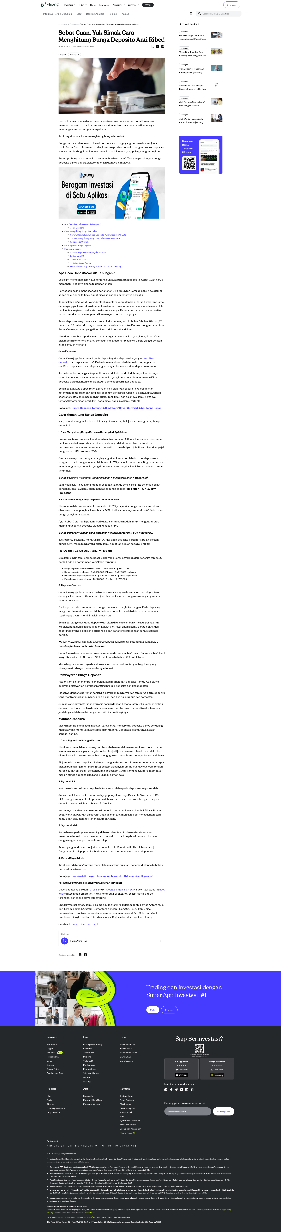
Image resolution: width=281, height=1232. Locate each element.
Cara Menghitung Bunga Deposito (80, 231)
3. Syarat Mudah (78, 259)
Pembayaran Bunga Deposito (78, 245)
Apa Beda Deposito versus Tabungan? (82, 224)
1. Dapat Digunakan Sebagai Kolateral (88, 252)
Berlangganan (223, 1111)
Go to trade (231, 4)
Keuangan (75, 24)
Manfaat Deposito (73, 248)
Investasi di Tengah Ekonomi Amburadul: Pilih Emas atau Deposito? (112, 876)
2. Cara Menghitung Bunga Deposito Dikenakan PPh (95, 238)
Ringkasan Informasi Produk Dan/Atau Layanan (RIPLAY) (76, 1217)
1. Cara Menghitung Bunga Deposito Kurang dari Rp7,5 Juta (98, 234)
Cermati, (86, 924)
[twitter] (157, 47)
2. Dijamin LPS (77, 255)
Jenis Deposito (77, 227)
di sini (93, 889)
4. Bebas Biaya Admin (80, 262)
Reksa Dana (90, 1212)
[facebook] (163, 46)
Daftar (153, 1009)
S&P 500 (129, 889)
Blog (67, 24)
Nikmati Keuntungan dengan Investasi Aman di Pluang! (96, 266)
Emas (82, 1209)
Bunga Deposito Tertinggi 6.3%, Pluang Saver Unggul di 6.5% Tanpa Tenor (116, 408)
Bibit (95, 924)
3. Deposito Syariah (79, 241)
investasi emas (114, 889)
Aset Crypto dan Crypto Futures (133, 1209)
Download (169, 1009)
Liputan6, (75, 924)
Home (61, 24)
